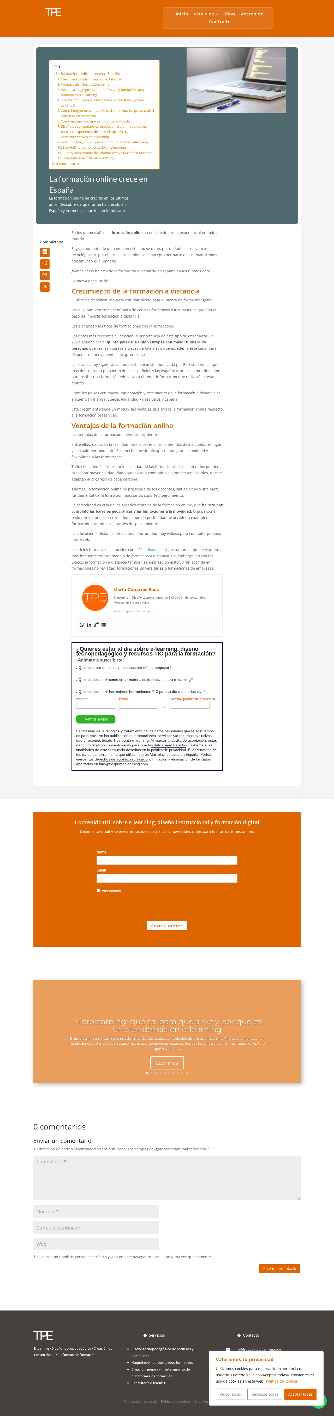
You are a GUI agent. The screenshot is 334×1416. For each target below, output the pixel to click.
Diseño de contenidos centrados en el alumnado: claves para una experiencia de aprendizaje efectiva (104, 129)
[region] (266, 1378)
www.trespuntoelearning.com (135, 611)
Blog (230, 14)
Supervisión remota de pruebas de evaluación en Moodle (107, 153)
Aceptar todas (300, 1394)
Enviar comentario (279, 1268)
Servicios (204, 14)
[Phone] (96, 625)
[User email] (104, 625)
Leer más (167, 1062)
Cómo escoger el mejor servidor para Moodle (95, 121)
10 (187, 1073)
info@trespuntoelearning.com (123, 764)
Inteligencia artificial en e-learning (88, 158)
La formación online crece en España (88, 73)
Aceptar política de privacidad (193, 699)
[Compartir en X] (45, 287)
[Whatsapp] (82, 625)
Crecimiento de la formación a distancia (91, 79)
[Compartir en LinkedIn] (45, 252)
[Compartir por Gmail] (45, 275)
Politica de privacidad (140, 1401)
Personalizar (230, 1394)
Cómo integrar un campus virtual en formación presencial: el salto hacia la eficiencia (107, 113)
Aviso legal (202, 1401)
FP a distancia (151, 549)
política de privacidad (168, 750)
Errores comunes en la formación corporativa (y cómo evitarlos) (102, 103)
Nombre (82, 699)
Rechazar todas (265, 1394)
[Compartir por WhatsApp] (45, 264)
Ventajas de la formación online (85, 84)
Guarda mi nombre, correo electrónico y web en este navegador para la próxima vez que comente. (126, 1256)
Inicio (182, 14)
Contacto (220, 22)
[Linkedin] (89, 625)
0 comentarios (68, 163)
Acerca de (252, 14)
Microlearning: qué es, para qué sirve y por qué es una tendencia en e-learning (102, 92)
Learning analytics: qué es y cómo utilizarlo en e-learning (104, 142)
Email (123, 699)
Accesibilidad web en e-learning (85, 137)
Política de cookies (282, 1381)
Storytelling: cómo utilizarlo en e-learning (94, 147)
